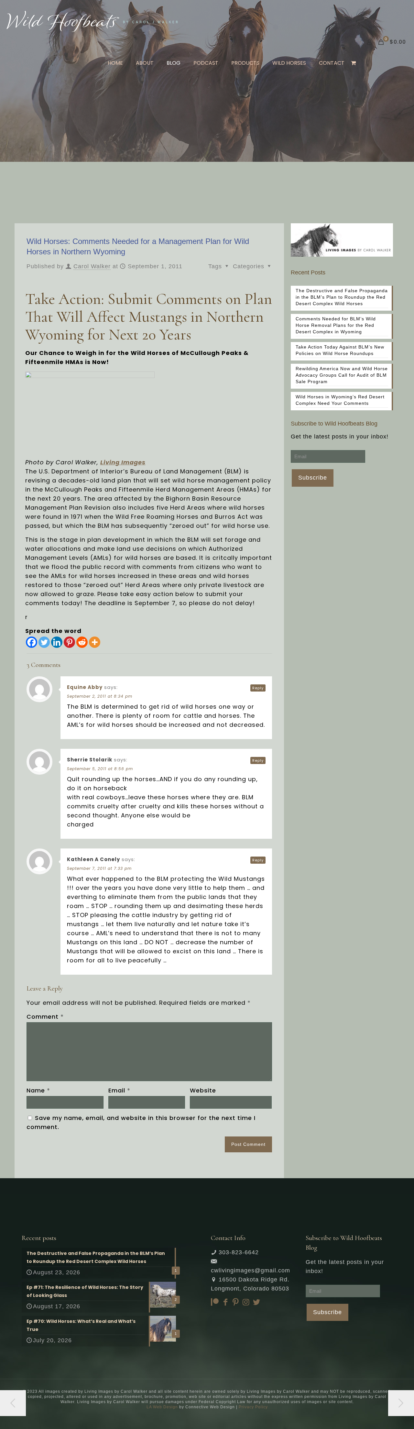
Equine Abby (85, 687)
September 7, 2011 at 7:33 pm (99, 868)
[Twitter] (44, 642)
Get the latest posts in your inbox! (339, 436)
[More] (94, 642)
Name (38, 1090)
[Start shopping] (354, 63)
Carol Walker (92, 266)
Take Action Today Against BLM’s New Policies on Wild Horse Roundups (340, 350)
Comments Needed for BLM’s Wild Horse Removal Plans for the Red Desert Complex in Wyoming (336, 325)
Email (119, 1090)
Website (203, 1090)
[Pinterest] (69, 642)
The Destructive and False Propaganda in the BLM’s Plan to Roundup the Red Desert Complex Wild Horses (342, 297)
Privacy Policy (253, 1407)
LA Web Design (162, 1407)
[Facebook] (31, 642)
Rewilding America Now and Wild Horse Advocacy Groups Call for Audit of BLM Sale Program (342, 375)
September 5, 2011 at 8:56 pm (100, 768)
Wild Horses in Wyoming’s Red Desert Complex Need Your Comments (340, 400)
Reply (258, 688)
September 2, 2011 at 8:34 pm (99, 696)
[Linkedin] (56, 642)
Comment (45, 1017)
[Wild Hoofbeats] (92, 21)
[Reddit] (82, 642)
